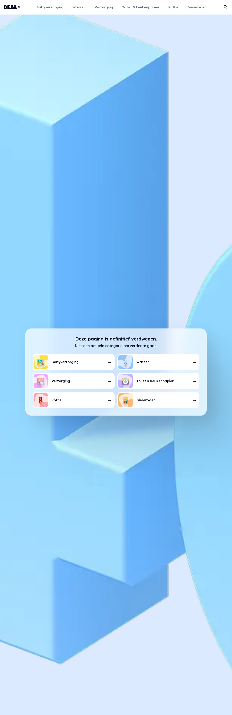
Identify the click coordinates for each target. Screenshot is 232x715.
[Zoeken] (225, 7)
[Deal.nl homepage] (12, 7)
